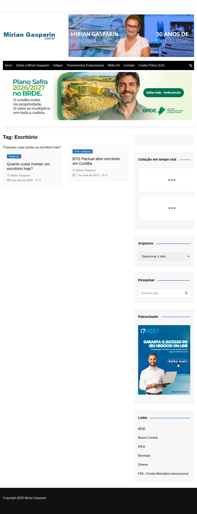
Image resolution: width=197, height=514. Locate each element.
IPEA (141, 446)
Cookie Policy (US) (151, 65)
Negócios (14, 156)
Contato (129, 65)
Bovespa (144, 455)
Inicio (8, 65)
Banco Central (148, 437)
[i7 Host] (164, 359)
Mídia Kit (114, 65)
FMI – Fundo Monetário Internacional (163, 473)
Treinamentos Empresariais (85, 65)
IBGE (141, 428)
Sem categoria (82, 151)
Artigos (58, 65)
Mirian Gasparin (20, 175)
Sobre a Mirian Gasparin (32, 65)
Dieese (143, 464)
